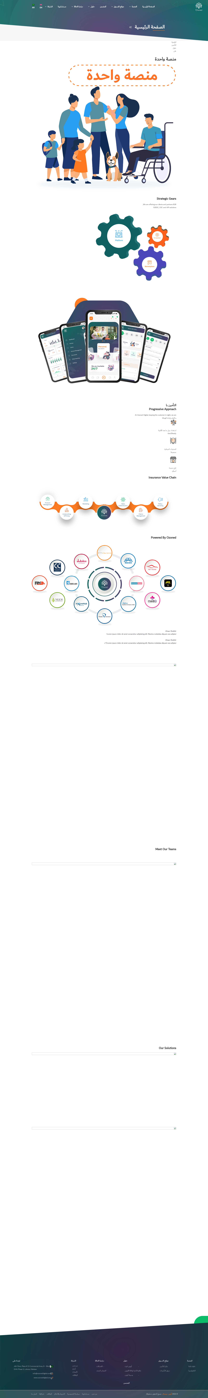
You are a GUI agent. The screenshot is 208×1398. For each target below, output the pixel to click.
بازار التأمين (163, 1366)
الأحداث (74, 1372)
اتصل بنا (34, 1394)
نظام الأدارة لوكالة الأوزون (133, 1370)
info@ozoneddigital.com (42, 1373)
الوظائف (75, 1375)
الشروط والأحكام (59, 1394)
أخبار (73, 1369)
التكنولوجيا (191, 1370)
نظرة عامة (191, 1366)
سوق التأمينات (165, 1370)
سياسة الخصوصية (73, 1394)
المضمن (103, 6)
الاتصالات (99, 1366)
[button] (130, 6)
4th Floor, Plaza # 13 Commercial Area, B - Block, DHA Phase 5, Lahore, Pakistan (32, 1368)
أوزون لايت (128, 1366)
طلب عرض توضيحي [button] (169, 1311)
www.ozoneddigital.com (42, 1377)
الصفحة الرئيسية (148, 6)
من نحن (75, 1365)
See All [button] (173, 858)
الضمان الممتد (101, 1370)
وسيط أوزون (129, 1375)
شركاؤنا (41, 1394)
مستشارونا (62, 6)
